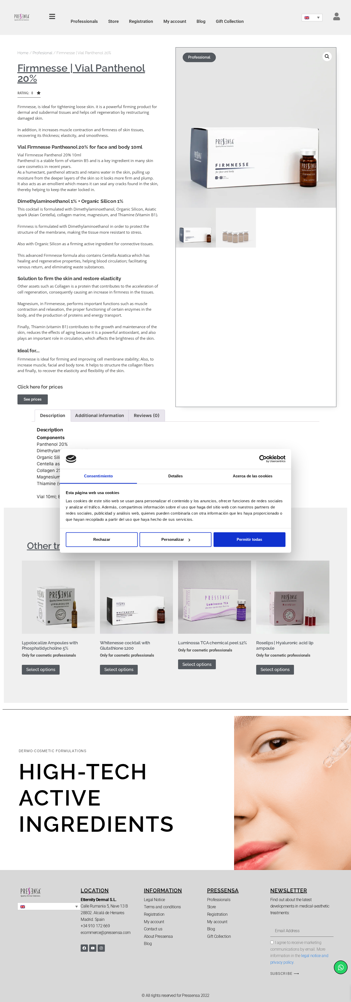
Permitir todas (249, 539)
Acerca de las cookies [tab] (252, 476)
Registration (141, 21)
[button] (29, 94)
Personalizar (172, 539)
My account (174, 21)
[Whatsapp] (340, 967)
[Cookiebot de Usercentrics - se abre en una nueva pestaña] (263, 459)
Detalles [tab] (175, 476)
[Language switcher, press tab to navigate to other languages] (312, 17)
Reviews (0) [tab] (147, 415)
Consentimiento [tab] (98, 476)
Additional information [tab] (99, 415)
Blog (201, 21)
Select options (40, 669)
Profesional (42, 53)
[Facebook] (84, 948)
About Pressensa (158, 936)
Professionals (84, 21)
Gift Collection (230, 21)
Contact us (153, 929)
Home (23, 53)
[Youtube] (92, 948)
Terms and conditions (162, 906)
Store (113, 21)
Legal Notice (154, 899)
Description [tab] (52, 415)
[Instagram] (101, 948)
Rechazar (101, 539)
